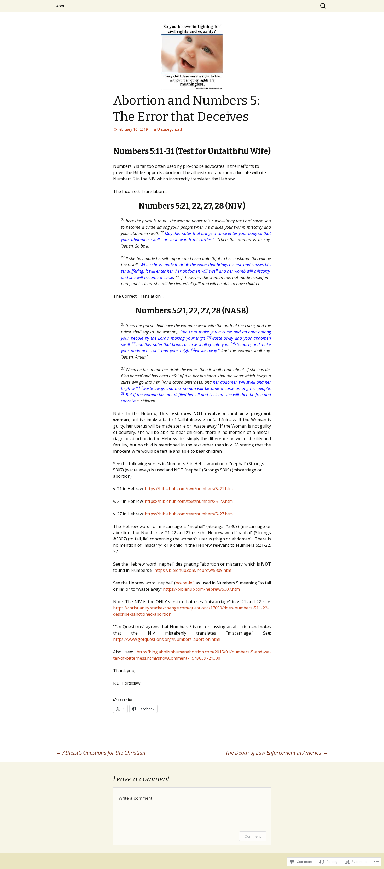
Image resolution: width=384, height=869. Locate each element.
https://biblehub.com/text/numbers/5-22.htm (189, 501)
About (61, 5)
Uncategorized (169, 129)
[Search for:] (323, 6)
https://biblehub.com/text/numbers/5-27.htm (189, 514)
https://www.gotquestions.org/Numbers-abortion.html (166, 639)
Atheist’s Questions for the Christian (101, 752)
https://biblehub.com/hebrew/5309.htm (192, 570)
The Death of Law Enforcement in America (276, 752)
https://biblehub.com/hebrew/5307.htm (201, 589)
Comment (253, 836)
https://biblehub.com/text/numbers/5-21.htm (189, 489)
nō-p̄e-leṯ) (185, 583)
